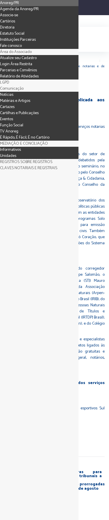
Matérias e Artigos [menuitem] (15, 101)
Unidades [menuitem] (8, 156)
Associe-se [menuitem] (9, 15)
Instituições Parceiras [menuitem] (18, 39)
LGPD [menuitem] (4, 82)
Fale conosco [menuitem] (11, 46)
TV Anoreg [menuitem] (9, 131)
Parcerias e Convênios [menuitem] (18, 70)
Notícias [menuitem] (6, 94)
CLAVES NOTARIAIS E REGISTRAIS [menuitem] (28, 168)
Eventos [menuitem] (6, 119)
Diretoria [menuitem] (7, 27)
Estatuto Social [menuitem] (12, 33)
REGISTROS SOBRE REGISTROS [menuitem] (26, 162)
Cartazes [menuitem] (7, 107)
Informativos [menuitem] (10, 149)
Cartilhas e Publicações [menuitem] (19, 113)
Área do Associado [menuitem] (16, 52)
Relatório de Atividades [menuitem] (19, 76)
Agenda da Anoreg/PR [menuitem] (19, 9)
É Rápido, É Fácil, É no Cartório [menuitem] (24, 137)
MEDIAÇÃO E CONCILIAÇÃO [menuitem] (24, 143)
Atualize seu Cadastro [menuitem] (18, 58)
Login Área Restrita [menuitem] (16, 64)
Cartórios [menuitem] (7, 21)
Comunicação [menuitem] (12, 88)
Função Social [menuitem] (11, 125)
